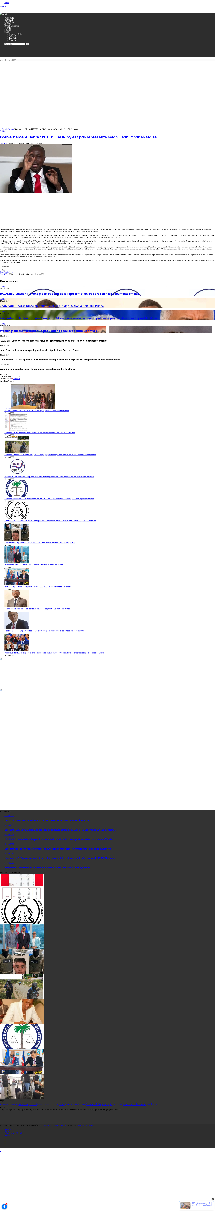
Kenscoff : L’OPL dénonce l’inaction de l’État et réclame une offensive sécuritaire (39, 432)
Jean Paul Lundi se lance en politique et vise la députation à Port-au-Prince (52, 306)
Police (7, 30)
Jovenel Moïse (93, 1104)
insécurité (67, 1104)
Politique (9, 22)
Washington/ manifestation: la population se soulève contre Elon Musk (48, 331)
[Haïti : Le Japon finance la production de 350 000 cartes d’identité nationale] (16, 584)
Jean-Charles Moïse (7, 272)
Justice (8, 24)
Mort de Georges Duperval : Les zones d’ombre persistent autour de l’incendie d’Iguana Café (45, 631)
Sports (7, 28)
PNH (116, 1104)
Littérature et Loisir (16, 34)
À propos (7, 1129)
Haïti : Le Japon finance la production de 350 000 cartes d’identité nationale (37, 587)
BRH (33, 1104)
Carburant (39, 1104)
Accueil (4, 129)
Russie (120, 1104)
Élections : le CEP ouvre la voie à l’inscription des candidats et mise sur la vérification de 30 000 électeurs (50, 521)
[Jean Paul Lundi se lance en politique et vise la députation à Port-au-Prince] (16, 606)
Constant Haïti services (85, 1125)
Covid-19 (54, 1104)
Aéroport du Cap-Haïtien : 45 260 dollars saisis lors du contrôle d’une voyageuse (39, 543)
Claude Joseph (46, 1104)
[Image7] (3, 6)
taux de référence (134, 1104)
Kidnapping (107, 1104)
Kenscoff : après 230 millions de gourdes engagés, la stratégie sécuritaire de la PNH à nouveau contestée (50, 454)
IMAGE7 (3, 143)
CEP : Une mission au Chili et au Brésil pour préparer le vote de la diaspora (36, 410)
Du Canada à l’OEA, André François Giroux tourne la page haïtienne (33, 565)
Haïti (61, 1104)
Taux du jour (13, 38)
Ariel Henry (24, 1104)
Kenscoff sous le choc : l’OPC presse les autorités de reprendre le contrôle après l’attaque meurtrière (49, 499)
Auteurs (7, 1135)
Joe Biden (73, 1104)
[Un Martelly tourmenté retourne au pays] (22, 1098)
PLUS (6, 32)
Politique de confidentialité (13, 1133)
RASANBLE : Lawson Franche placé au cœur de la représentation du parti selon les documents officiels (70, 294)
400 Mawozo (4, 1104)
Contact (8, 20)
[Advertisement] (17, 94)
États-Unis (154, 1104)
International (11, 26)
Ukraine (148, 1104)
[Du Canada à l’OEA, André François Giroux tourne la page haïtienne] (16, 562)
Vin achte (9, 18)
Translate (16, 379)
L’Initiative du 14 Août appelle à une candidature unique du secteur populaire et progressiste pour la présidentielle (78, 318)
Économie (12, 40)
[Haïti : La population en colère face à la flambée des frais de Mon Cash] (22, 898)
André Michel (13, 1104)
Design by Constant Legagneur (55, 1125)
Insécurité (12, 36)
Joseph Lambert (81, 1104)
